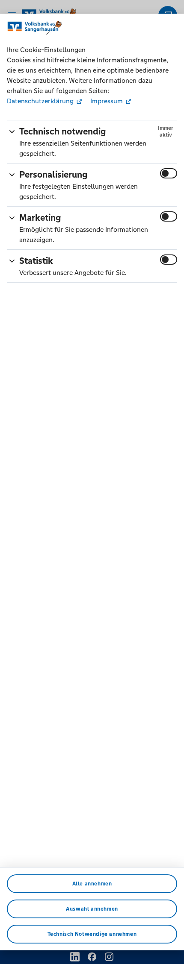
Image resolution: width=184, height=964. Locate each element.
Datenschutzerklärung (41, 101)
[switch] (168, 173)
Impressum (107, 101)
